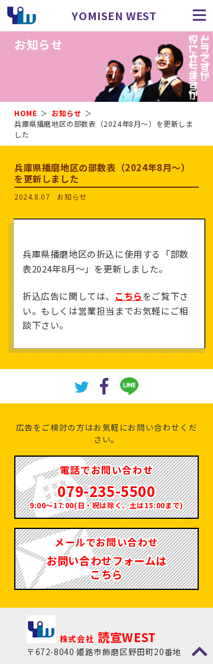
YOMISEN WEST (114, 15)
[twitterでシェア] (82, 386)
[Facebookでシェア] (104, 384)
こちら (129, 296)
